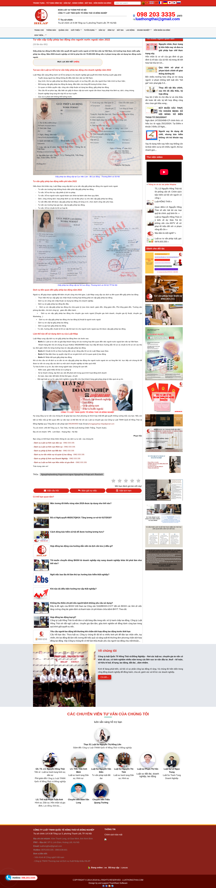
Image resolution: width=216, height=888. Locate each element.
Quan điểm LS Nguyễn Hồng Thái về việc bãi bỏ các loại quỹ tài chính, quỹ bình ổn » (168, 210)
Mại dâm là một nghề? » (165, 233)
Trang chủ (39, 30)
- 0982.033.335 (54, 443)
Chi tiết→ (104, 677)
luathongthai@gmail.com (158, 19)
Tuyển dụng (89, 30)
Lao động (130, 30)
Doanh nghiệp (143, 30)
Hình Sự (111, 30)
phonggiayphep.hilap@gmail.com (101, 424)
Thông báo (51, 30)
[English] (152, 3)
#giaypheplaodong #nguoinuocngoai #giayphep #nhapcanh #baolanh (72, 474)
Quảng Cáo (63, 30)
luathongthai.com (132, 880)
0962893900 (73, 424)
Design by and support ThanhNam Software (108, 883)
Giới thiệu (75, 30)
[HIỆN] (76, 62)
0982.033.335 (54, 447)
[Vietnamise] (147, 3)
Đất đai (120, 30)
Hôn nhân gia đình (162, 30)
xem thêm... (39, 35)
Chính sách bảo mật (113, 835)
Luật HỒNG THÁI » (163, 202)
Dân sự (102, 30)
